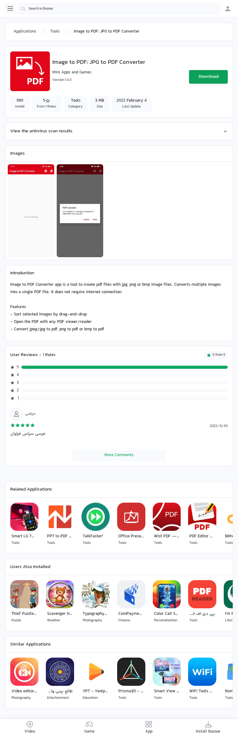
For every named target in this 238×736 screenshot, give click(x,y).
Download (208, 77)
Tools (55, 31)
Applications (25, 31)
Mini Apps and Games (71, 72)
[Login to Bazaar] (227, 8)
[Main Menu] (10, 8)
